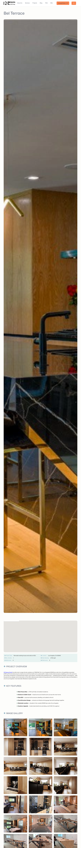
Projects (35, 3)
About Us (19, 3)
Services (27, 3)
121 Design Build (8, 672)
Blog (41, 3)
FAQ (46, 3)
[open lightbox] (15, 727)
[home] (9, 3)
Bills (51, 3)
